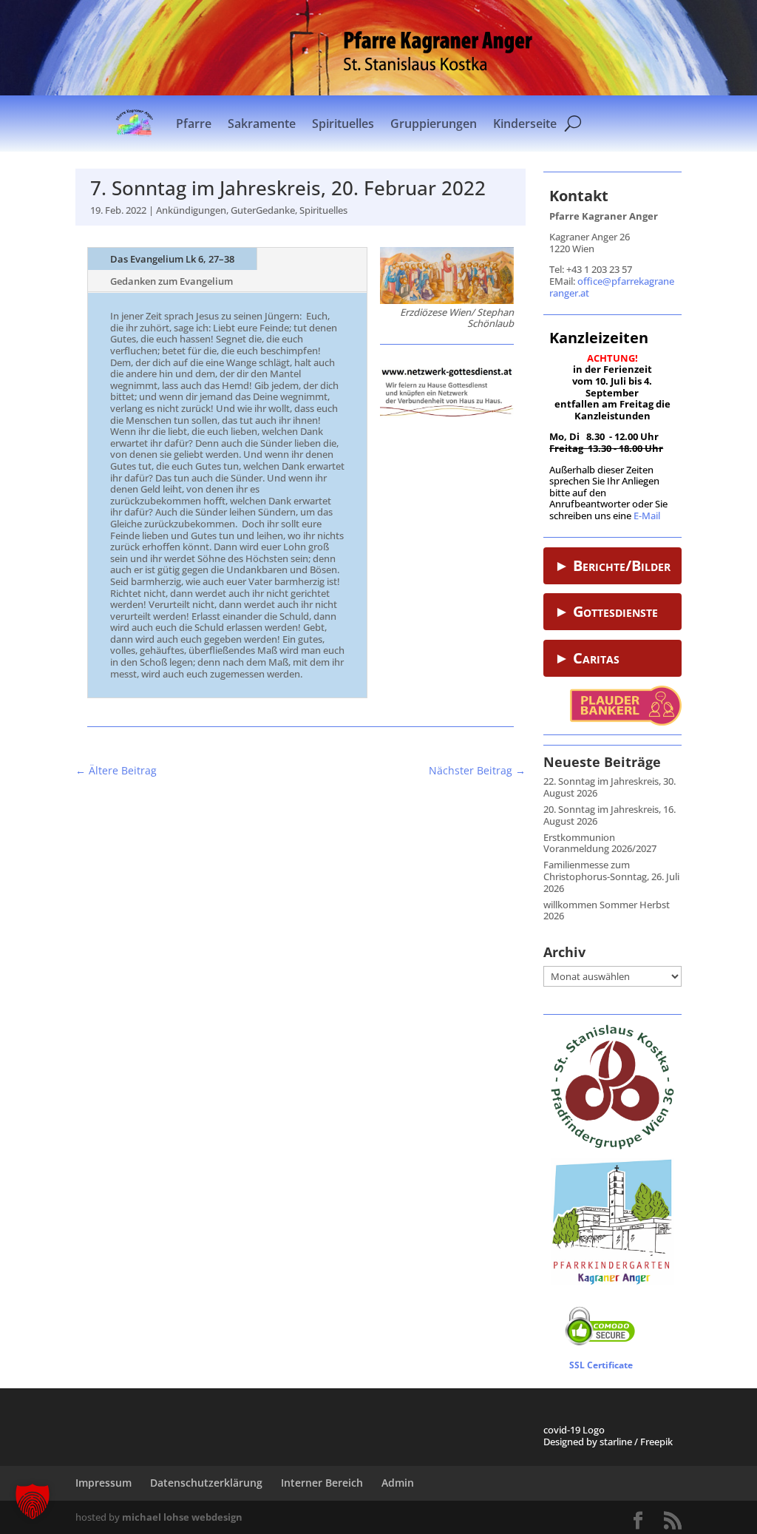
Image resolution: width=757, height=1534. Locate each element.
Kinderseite (525, 123)
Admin (397, 1483)
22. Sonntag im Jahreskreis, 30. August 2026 (609, 787)
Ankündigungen (191, 210)
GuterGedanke (263, 210)
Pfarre (193, 123)
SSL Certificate (601, 1365)
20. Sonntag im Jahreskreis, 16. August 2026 (609, 815)
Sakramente (262, 123)
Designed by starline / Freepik (608, 1441)
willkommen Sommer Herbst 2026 (606, 910)
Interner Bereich (322, 1483)
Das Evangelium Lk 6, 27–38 (172, 259)
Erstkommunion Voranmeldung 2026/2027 (599, 843)
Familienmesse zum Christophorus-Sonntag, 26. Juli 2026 (611, 876)
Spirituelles (343, 123)
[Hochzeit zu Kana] (447, 300)
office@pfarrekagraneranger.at (611, 287)
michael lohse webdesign (182, 1517)
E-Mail (647, 515)
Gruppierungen (433, 123)
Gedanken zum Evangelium (171, 281)
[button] (32, 1501)
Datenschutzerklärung (206, 1483)
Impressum (103, 1483)
